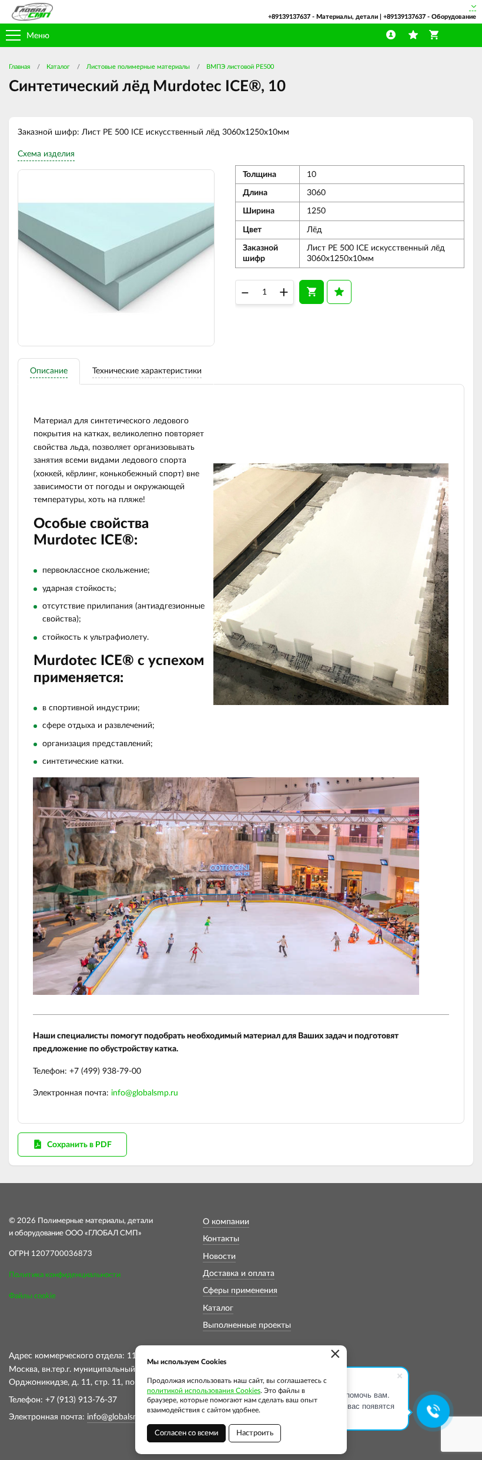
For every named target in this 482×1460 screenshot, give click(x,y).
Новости (219, 1256)
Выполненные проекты (247, 1325)
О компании (226, 1222)
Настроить (254, 1433)
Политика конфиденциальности (64, 1275)
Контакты (221, 1239)
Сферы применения (240, 1291)
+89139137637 (289, 17)
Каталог (58, 67)
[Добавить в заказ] (311, 291)
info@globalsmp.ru (144, 1093)
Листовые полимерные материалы (138, 67)
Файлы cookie (32, 1296)
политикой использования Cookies (203, 1390)
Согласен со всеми (186, 1433)
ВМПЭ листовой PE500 (240, 67)
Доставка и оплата (239, 1273)
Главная (19, 67)
